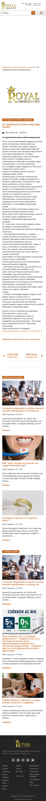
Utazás (18, 768)
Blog (31, 782)
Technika (5, 777)
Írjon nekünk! (34, 785)
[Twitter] (28, 760)
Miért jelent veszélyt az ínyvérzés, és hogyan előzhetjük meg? (20, 464)
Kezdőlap (6, 67)
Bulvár (4, 789)
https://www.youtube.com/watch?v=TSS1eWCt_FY (22, 331)
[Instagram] (23, 760)
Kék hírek (19, 771)
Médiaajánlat (34, 766)
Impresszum (34, 768)
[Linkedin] (18, 760)
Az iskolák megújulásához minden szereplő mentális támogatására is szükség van (23, 409)
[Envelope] (32, 760)
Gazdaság (6, 771)
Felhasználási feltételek (34, 775)
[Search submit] (33, 13)
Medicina (5, 780)
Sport (4, 783)
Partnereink (34, 771)
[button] (41, 13)
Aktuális (5, 768)
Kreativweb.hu (26, 799)
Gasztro (5, 786)
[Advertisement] (23, 42)
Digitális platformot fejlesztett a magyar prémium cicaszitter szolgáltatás (21, 701)
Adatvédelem (34, 779)
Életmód (32, 67)
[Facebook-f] (13, 760)
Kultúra (4, 774)
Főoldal (4, 766)
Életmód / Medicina (19, 67)
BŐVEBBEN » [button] (6, 430)
